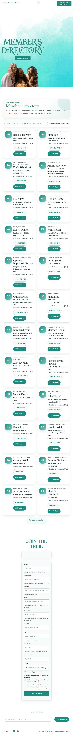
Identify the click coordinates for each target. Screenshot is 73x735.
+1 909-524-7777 (54, 148)
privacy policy (42, 680)
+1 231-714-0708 (20, 212)
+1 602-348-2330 (54, 243)
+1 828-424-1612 (20, 343)
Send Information (36, 693)
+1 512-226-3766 (54, 343)
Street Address (27, 624)
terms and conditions (33, 682)
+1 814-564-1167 (54, 443)
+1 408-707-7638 (20, 376)
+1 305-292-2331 (54, 181)
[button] (38, 2)
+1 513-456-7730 (20, 408)
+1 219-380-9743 (20, 181)
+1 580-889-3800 (20, 148)
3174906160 (19, 471)
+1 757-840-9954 (20, 312)
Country (26, 664)
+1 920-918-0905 (54, 410)
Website (26, 598)
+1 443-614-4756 (54, 377)
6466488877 (53, 505)
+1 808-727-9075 (20, 438)
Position (26, 587)
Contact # (27, 611)
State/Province (27, 644)
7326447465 (53, 474)
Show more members (36, 520)
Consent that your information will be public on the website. (36, 676)
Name (26, 565)
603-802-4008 (19, 502)
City (25, 632)
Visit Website (19, 154)
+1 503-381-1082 (54, 271)
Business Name (28, 576)
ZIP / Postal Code (28, 655)
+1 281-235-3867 (20, 243)
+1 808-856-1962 (54, 212)
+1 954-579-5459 (20, 279)
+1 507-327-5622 (54, 310)
